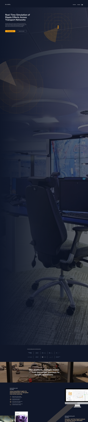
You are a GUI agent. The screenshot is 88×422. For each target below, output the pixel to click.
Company (78, 4)
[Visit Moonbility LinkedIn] (82, 4)
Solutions (74, 4)
